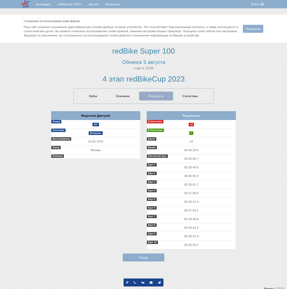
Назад (143, 257)
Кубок (93, 96)
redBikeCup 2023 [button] (68, 4)
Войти (255, 4)
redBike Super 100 (143, 51)
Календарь (43, 4)
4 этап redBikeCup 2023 (144, 79)
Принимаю (253, 28)
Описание (123, 96)
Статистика (190, 96)
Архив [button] (93, 4)
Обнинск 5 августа (143, 62)
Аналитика (112, 4)
